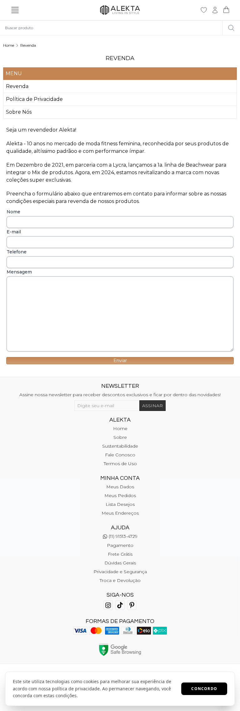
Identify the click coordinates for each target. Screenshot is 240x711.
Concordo (204, 688)
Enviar (120, 360)
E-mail (14, 232)
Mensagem (19, 272)
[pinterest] (132, 605)
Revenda (28, 45)
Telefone (17, 252)
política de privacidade (76, 689)
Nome (13, 212)
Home (8, 45)
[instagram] (108, 605)
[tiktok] (120, 605)
